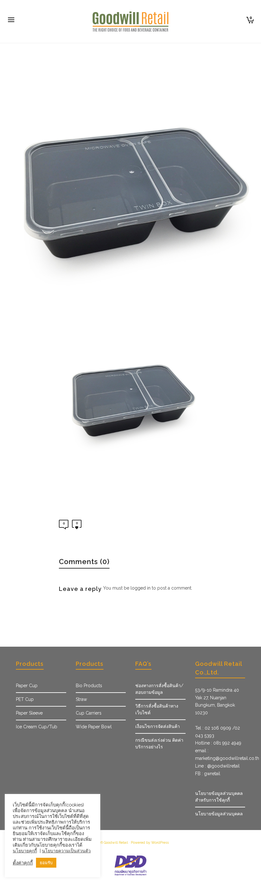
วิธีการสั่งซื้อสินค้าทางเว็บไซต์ (156, 709)
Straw (81, 699)
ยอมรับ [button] (46, 862)
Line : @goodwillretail (217, 765)
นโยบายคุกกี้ (25, 850)
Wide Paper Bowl (94, 726)
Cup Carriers (89, 713)
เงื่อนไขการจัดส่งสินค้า (157, 726)
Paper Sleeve (29, 713)
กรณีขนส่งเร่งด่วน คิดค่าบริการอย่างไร (159, 743)
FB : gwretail (207, 773)
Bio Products (89, 685)
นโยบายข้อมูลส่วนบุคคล (219, 813)
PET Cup (25, 699)
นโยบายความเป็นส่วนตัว (66, 850)
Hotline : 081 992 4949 (218, 743)
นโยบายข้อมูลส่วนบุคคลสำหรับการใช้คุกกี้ (219, 797)
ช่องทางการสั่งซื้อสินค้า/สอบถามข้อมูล (159, 689)
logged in (140, 588)
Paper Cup (27, 685)
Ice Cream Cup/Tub (36, 726)
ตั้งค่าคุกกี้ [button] (23, 862)
